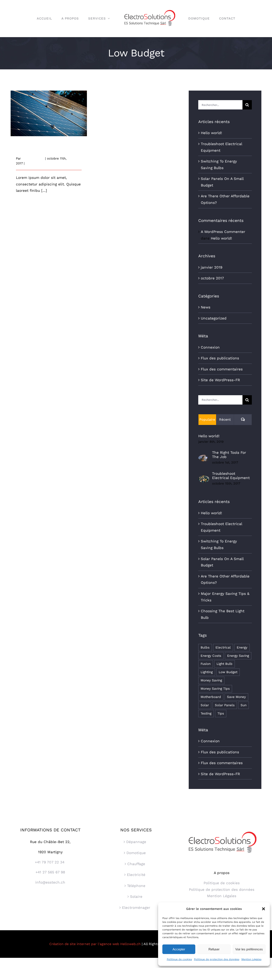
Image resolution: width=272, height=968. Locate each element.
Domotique (136, 853)
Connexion (210, 347)
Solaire (136, 896)
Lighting (207, 672)
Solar (205, 705)
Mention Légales (251, 959)
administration (33, 158)
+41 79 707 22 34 (50, 862)
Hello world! (211, 133)
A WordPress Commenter (223, 232)
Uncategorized (214, 318)
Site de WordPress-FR (220, 380)
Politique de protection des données (216, 959)
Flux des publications (220, 358)
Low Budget (228, 672)
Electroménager (136, 907)
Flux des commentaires (222, 369)
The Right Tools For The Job (229, 454)
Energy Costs (211, 656)
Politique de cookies (179, 959)
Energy (242, 647)
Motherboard (211, 697)
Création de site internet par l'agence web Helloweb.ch (95, 944)
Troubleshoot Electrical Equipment (231, 475)
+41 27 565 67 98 (50, 872)
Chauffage (136, 864)
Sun (243, 705)
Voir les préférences (249, 949)
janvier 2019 (211, 267)
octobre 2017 (212, 278)
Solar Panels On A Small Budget (49, 110)
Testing (206, 713)
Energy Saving (238, 656)
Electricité (136, 875)
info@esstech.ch (50, 882)
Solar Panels (225, 705)
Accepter (179, 949)
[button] (263, 909)
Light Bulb (224, 664)
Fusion (206, 664)
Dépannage (136, 842)
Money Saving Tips (215, 689)
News (30, 163)
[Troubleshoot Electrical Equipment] (203, 479)
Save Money (236, 697)
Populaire (207, 419)
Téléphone (136, 886)
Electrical (223, 647)
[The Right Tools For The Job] (203, 458)
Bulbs (205, 647)
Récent (225, 419)
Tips (220, 713)
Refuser (214, 949)
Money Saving (211, 680)
